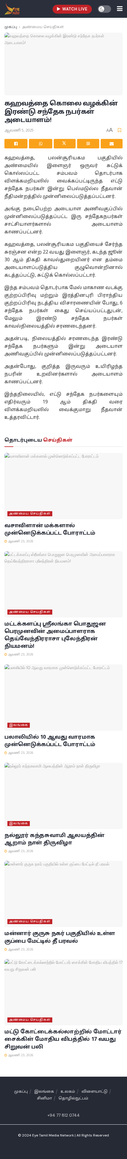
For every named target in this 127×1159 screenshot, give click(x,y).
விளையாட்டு (95, 1091)
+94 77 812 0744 (64, 1115)
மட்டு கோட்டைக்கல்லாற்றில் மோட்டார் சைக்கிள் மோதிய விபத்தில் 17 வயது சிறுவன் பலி (62, 1039)
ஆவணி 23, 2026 (20, 542)
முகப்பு (10, 27)
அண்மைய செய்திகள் (43, 27)
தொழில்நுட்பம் (73, 1098)
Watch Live (74, 9)
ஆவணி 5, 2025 (19, 130)
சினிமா (44, 1098)
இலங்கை (18, 725)
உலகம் (68, 1091)
